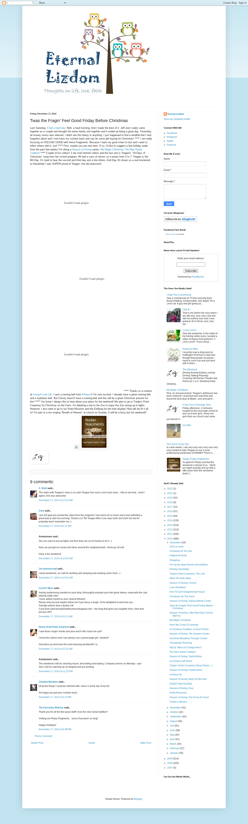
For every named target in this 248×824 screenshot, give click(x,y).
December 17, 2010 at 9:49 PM (55, 729)
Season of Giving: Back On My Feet (188, 679)
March (173, 744)
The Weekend (190, 369)
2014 (170, 520)
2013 (170, 525)
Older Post (145, 743)
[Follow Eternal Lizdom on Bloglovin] (180, 221)
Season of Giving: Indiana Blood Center (190, 601)
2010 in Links (177, 546)
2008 (170, 763)
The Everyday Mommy (51, 707)
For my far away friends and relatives (189, 564)
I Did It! (186, 309)
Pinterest (171, 145)
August (174, 721)
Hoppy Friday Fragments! (196, 459)
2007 (170, 767)
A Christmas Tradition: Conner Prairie (189, 629)
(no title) (187, 425)
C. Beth (43, 488)
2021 (170, 493)
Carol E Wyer (46, 588)
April (172, 739)
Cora (41, 510)
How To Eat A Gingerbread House (187, 591)
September (176, 716)
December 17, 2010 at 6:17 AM (55, 526)
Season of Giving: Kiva (181, 688)
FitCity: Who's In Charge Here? (186, 647)
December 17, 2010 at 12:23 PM (56, 671)
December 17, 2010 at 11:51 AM (55, 648)
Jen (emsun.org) (48, 568)
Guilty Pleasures (178, 692)
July (172, 725)
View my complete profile (177, 119)
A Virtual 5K (176, 674)
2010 (170, 538)
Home (92, 743)
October (174, 712)
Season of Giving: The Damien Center (189, 633)
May (172, 734)
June (173, 730)
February (175, 748)
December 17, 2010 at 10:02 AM (56, 558)
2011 (170, 534)
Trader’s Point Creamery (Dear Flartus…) (191, 665)
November (176, 707)
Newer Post (37, 743)
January (174, 753)
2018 (170, 502)
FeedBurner (198, 276)
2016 (170, 511)
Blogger (138, 799)
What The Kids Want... (181, 578)
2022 (170, 488)
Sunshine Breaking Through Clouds (188, 638)
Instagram (172, 137)
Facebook (172, 133)
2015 (170, 516)
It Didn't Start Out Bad (181, 683)
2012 (170, 529)
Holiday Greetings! (179, 569)
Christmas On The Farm (182, 596)
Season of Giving (81, 149)
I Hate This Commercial (179, 294)
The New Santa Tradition (183, 652)
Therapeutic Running (181, 642)
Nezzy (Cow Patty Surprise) (54, 627)
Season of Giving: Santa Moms (186, 656)
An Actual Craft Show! (181, 661)
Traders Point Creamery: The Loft (187, 573)
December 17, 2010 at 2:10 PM (55, 697)
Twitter (170, 141)
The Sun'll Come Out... (178, 444)
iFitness (86, 394)
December (176, 542)
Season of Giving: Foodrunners (186, 670)
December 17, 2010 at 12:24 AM (56, 500)
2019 (170, 497)
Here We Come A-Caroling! (184, 624)
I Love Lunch (189, 330)
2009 (170, 758)
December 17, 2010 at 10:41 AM (56, 577)
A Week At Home (178, 555)
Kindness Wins (190, 349)
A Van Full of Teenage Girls (197, 404)
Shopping (175, 560)
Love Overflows (178, 587)
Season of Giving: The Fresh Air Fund (189, 697)
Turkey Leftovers (178, 701)
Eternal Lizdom (176, 114)
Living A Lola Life (42, 394)
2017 (170, 506)
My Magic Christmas (112, 149)
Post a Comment (43, 736)
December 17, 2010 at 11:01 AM (55, 616)
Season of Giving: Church (183, 583)
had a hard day (56, 127)
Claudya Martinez (48, 681)
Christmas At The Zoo (181, 551)
